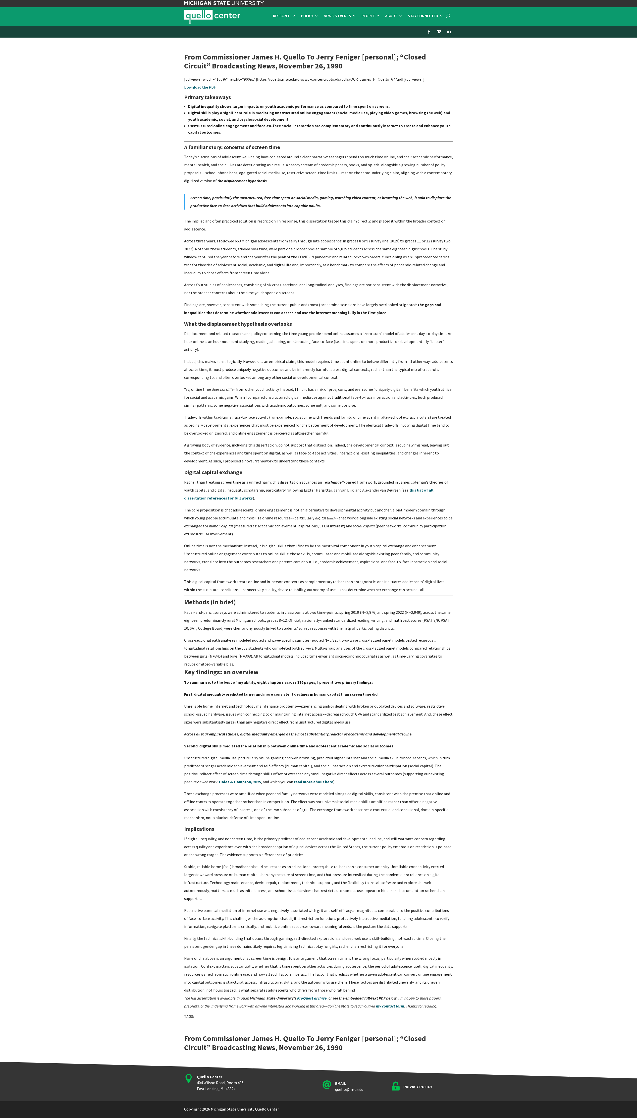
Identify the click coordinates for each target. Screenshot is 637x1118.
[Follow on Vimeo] (439, 32)
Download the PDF (200, 87)
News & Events (337, 16)
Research (282, 16)
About (391, 16)
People (368, 16)
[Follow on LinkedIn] (449, 32)
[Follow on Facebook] (429, 32)
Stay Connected (423, 16)
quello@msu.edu (349, 1089)
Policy (307, 16)
